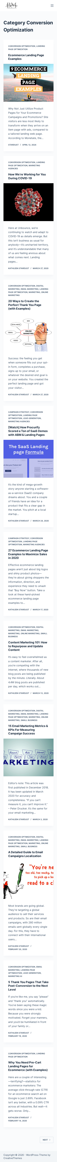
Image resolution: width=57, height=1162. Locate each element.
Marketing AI (15, 976)
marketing (34, 292)
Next (45, 1140)
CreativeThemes (12, 1158)
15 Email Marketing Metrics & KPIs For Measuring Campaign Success (28, 729)
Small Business (29, 720)
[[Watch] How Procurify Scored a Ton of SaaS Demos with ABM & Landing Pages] (28, 459)
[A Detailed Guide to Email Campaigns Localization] (28, 880)
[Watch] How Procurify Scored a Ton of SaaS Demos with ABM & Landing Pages (28, 431)
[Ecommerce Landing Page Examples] (28, 83)
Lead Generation (32, 418)
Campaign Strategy (18, 412)
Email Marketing (29, 289)
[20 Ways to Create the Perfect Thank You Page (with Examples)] (28, 332)
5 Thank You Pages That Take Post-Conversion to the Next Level (28, 985)
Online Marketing (30, 633)
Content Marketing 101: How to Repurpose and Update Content (27, 646)
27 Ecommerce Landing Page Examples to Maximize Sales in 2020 (28, 554)
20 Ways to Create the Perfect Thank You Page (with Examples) (24, 304)
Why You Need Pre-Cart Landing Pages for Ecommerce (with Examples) (28, 1066)
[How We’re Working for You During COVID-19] (28, 202)
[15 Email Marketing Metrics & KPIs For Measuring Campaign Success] (28, 757)
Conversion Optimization (21, 46)
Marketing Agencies (19, 421)
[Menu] (52, 5)
